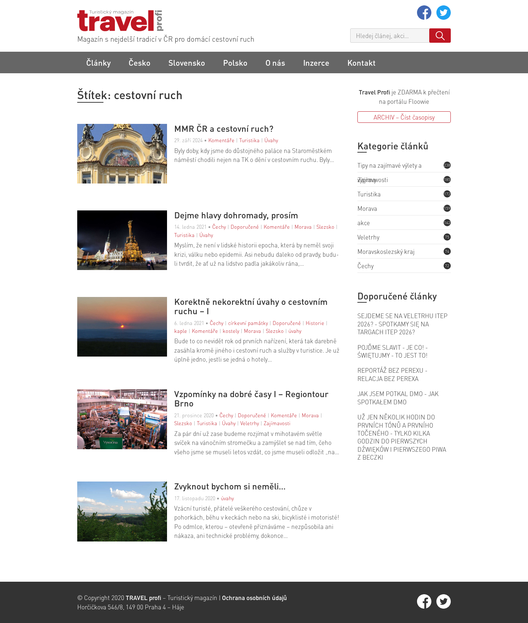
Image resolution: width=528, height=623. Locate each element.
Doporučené (245, 226)
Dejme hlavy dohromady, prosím (236, 215)
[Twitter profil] (443, 17)
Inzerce (316, 62)
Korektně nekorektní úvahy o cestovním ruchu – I (251, 306)
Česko (139, 62)
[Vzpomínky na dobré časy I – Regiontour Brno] (125, 422)
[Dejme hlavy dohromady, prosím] (125, 241)
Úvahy (271, 140)
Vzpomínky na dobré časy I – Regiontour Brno (251, 398)
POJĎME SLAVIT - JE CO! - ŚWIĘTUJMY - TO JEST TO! (392, 351)
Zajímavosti (277, 423)
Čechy (219, 226)
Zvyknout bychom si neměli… (230, 486)
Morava (303, 226)
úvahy (294, 330)
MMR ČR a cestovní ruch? (223, 128)
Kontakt (361, 62)
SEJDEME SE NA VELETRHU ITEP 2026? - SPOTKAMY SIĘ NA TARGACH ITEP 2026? (402, 324)
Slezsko (325, 226)
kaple (180, 330)
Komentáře (221, 140)
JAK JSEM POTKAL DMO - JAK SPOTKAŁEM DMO (398, 397)
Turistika (249, 140)
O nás (275, 62)
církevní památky (248, 323)
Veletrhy (249, 423)
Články (98, 62)
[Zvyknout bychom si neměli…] (125, 512)
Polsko (235, 62)
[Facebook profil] (425, 17)
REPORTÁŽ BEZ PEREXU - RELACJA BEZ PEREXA (392, 374)
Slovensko (186, 62)
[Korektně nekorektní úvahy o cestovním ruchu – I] (125, 330)
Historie (315, 323)
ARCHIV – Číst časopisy (404, 117)
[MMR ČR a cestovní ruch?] (125, 154)
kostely (231, 330)
